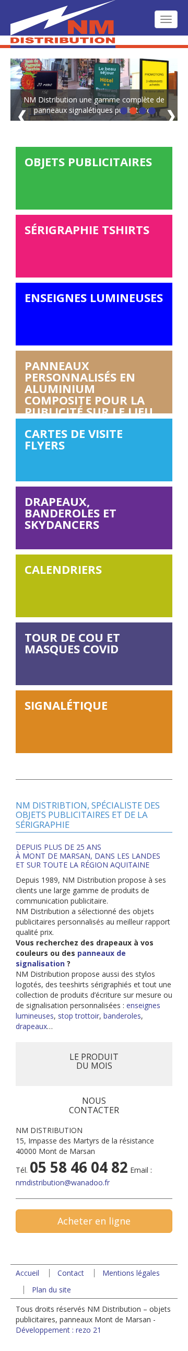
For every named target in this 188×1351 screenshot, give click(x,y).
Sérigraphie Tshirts (87, 229)
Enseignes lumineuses (94, 297)
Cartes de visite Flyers (74, 439)
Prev (24, 117)
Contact (70, 1273)
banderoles (122, 1016)
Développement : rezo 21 (58, 1330)
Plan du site (51, 1290)
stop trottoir (78, 1016)
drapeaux (31, 1026)
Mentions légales (131, 1273)
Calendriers (63, 569)
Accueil (27, 1273)
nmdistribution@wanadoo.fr (63, 1182)
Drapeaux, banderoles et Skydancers (70, 512)
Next (169, 117)
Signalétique (66, 705)
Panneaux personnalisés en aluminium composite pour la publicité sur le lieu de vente (89, 385)
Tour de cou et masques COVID (72, 642)
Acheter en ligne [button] (94, 1221)
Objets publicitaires (88, 161)
